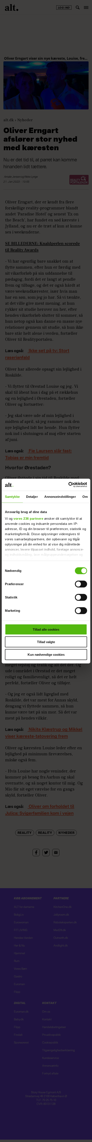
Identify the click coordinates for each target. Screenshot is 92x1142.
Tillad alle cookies (46, 629)
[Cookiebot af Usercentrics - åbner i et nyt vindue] (68, 485)
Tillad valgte (46, 642)
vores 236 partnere (28, 518)
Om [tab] (85, 496)
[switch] (81, 583)
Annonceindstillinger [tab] (60, 496)
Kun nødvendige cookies (46, 654)
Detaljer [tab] (32, 496)
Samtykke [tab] (12, 496)
